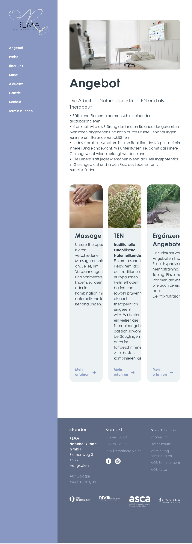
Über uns (16, 66)
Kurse (13, 75)
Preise (13, 57)
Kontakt (15, 102)
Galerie (15, 93)
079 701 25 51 (116, 444)
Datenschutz (160, 444)
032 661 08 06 (116, 437)
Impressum (159, 437)
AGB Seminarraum (165, 463)
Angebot (16, 48)
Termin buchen (21, 111)
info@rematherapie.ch (124, 451)
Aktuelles (16, 84)
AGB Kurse (159, 470)
